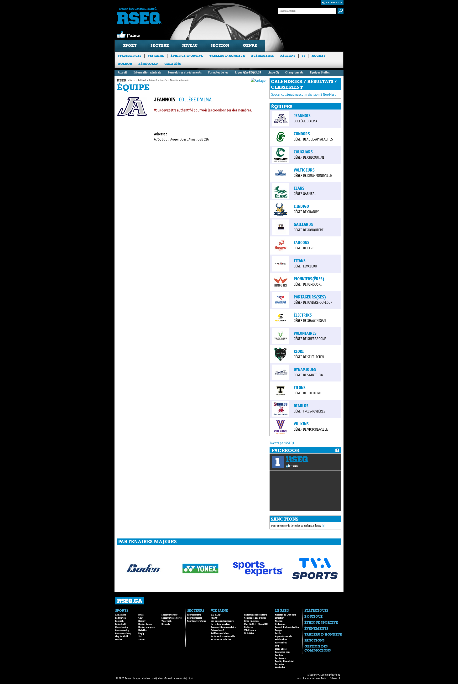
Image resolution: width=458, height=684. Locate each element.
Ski (139, 636)
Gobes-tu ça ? (217, 630)
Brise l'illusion (251, 621)
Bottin (278, 633)
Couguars (303, 152)
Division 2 (153, 80)
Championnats (294, 72)
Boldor (125, 64)
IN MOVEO (249, 633)
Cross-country (122, 630)
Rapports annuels (283, 636)
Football (119, 639)
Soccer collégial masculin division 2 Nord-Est (303, 94)
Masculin (174, 80)
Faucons (301, 242)
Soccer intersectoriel (171, 617)
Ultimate (165, 624)
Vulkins (301, 424)
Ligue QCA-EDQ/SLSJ (248, 72)
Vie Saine (156, 55)
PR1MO (214, 617)
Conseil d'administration (287, 627)
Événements (262, 55)
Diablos (301, 405)
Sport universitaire (196, 621)
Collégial (142, 80)
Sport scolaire (194, 614)
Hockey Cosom (145, 624)
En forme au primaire (221, 639)
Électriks (303, 315)
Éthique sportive (187, 55)
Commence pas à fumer (255, 617)
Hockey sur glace (146, 627)
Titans (300, 260)
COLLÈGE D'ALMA (195, 99)
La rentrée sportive (220, 624)
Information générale (147, 72)
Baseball (119, 621)
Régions (287, 55)
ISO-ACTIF (216, 614)
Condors (302, 133)
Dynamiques (305, 369)
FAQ (277, 645)
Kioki (299, 351)
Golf (140, 617)
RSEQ (297, 459)
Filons (300, 387)
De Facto (248, 627)
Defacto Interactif (330, 678)
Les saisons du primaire (222, 621)
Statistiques (129, 55)
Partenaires (281, 642)
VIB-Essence (250, 630)
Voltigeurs (304, 170)
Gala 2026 (172, 64)
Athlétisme (120, 614)
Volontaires (305, 333)
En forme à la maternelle (223, 636)
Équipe (278, 630)
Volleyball (166, 621)
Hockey (319, 55)
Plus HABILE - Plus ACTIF (256, 624)
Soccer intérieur (169, 614)
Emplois (279, 655)
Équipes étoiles (320, 72)
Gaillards (303, 224)
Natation (142, 630)
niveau (190, 45)
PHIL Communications (328, 674)
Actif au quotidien (220, 633)
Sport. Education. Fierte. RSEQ (139, 15)
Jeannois (302, 115)
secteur (160, 45)
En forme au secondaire (255, 614)
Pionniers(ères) (309, 279)
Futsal (141, 614)
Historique (280, 624)
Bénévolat (148, 64)
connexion (334, 2)
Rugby (141, 633)
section (220, 45)
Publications (281, 639)
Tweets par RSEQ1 (282, 443)
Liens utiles (280, 648)
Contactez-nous (282, 652)
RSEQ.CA (129, 601)
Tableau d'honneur (227, 55)
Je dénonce (280, 658)
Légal (190, 678)
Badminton (120, 617)
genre (250, 45)
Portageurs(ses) (310, 297)
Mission (278, 621)
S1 (303, 55)
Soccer (132, 80)
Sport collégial (194, 617)
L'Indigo (301, 206)
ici (323, 525)
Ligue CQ (273, 72)
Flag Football (121, 636)
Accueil (122, 72)
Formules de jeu (218, 72)
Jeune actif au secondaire (223, 627)
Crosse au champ (123, 633)
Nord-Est (163, 80)
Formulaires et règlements (185, 72)
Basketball (120, 624)
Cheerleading (121, 627)
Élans (299, 188)
